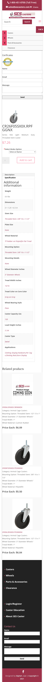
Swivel (7, 341)
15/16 (7, 286)
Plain (7, 308)
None (7, 230)
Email (4, 77)
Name (4, 68)
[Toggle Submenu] (4, 33)
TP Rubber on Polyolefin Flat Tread (18, 241)
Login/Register (14, 603)
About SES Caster (15, 616)
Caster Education (15, 610)
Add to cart (26, 160)
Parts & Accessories (16, 581)
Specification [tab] (10, 177)
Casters (10, 569)
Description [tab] (9, 174)
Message (5, 85)
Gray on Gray (10, 297)
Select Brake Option (13, 149)
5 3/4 (7, 330)
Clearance (11, 588)
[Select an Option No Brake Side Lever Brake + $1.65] (21, 151)
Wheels (10, 575)
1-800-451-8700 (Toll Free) (23, 2)
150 (6, 319)
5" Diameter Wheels (12, 275)
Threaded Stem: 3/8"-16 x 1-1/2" (17, 219)
